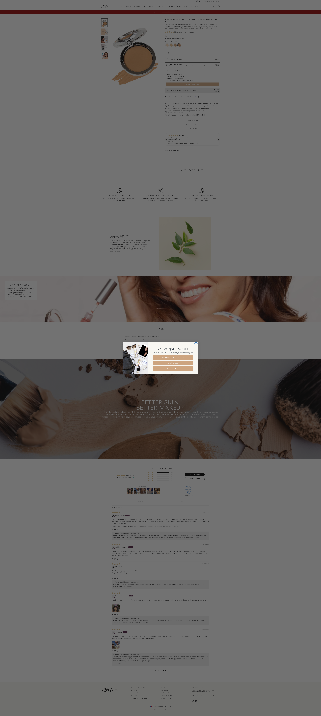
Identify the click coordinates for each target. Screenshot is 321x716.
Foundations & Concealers (173, 358)
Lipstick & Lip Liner (173, 368)
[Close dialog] (196, 343)
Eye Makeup (173, 363)
